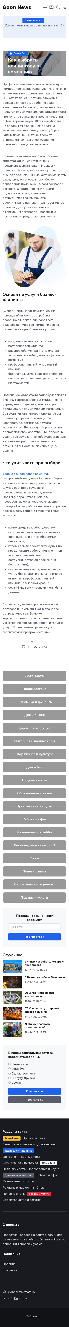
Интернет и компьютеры (34, 741)
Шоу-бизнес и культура (35, 754)
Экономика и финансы (34, 702)
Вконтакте (20, 1064)
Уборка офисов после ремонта (25, 474)
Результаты (34, 1099)
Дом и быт (20, 53)
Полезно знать (35, 871)
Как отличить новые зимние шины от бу (34, 25)
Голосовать (34, 1091)
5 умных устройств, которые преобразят (44, 963)
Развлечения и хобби (34, 832)
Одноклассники (23, 1073)
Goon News (17, 7)
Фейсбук (18, 1068)
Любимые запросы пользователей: (37, 1025)
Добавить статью (21, 1292)
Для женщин (34, 715)
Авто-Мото (34, 676)
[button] (58, 7)
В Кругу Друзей (23, 1078)
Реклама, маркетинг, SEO (34, 845)
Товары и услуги (34, 897)
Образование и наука (34, 793)
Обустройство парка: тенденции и (39, 994)
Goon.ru (34, 1316)
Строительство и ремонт (34, 884)
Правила (9, 1264)
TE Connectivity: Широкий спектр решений (42, 1010)
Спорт (35, 858)
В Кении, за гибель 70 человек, (45, 977)
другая (17, 1082)
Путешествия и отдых (34, 806)
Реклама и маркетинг (18, 1187)
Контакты (10, 1270)
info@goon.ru (17, 1298)
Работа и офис (35, 819)
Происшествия (35, 689)
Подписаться (34, 936)
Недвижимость (34, 780)
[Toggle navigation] (44, 7)
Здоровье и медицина (34, 728)
